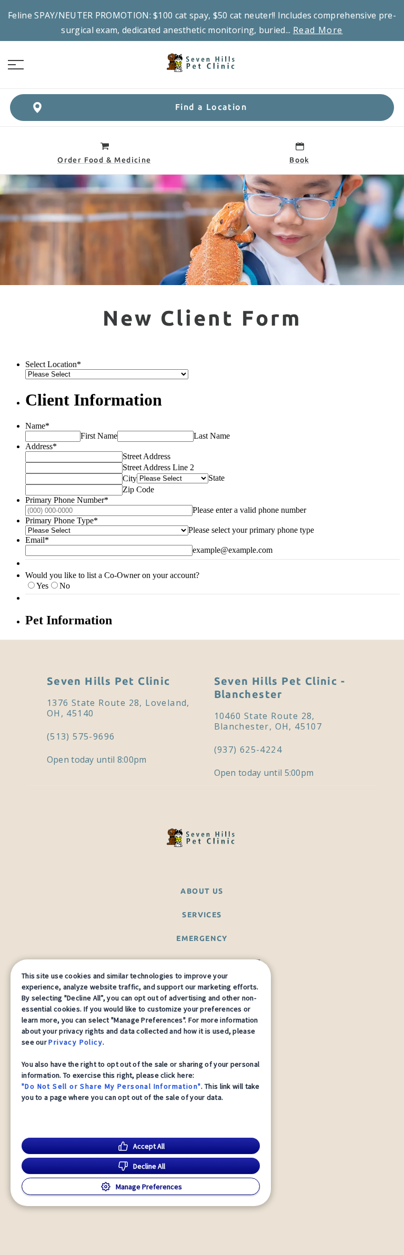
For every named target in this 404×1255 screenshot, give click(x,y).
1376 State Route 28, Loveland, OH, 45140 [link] (118, 707)
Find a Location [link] (211, 107)
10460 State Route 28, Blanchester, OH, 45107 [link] (268, 721)
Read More (318, 30)
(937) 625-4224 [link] (248, 749)
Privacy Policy (75, 1042)
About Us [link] (201, 891)
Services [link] (201, 914)
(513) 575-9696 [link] (81, 736)
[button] (16, 64)
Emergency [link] (202, 938)
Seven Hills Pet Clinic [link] (108, 681)
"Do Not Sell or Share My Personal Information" (111, 1086)
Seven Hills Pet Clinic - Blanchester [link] (280, 687)
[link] (202, 62)
